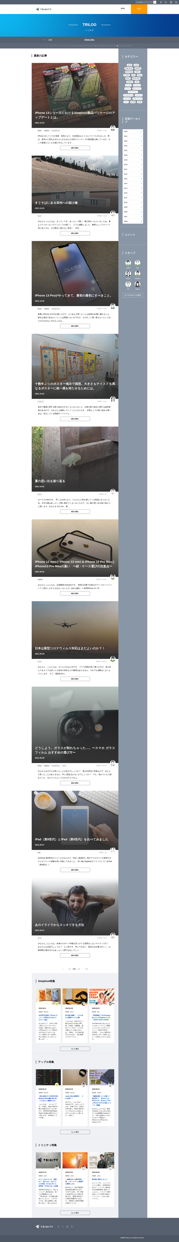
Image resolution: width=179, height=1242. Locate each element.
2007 (125, 216)
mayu (105, 401)
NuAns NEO (136, 78)
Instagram (171, 2)
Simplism (46, 130)
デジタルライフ (56, 130)
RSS (176, 2)
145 (74, 969)
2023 (125, 141)
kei (106, 494)
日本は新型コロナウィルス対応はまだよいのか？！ (70, 648)
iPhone (39, 130)
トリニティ (40, 401)
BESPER (137, 68)
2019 (125, 160)
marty (105, 216)
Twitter (166, 2)
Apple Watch (128, 68)
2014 (125, 183)
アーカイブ (137, 85)
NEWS (122, 9)
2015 (125, 179)
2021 (125, 150)
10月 (50, 40)
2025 (125, 131)
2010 (125, 202)
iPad (39, 852)
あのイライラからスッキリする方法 (59, 924)
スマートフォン (133, 92)
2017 (125, 169)
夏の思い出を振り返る (50, 481)
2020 (125, 155)
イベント (127, 88)
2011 (125, 197)
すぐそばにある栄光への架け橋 (56, 202)
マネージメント (137, 98)
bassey (104, 765)
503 (86, 969)
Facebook (160, 2)
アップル (128, 85)
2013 (125, 188)
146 (78, 969)
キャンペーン (136, 88)
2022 (125, 146)
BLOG (139, 9)
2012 (125, 193)
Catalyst (137, 71)
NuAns (128, 78)
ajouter (129, 65)
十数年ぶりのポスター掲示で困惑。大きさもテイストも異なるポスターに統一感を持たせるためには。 (75, 386)
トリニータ (127, 98)
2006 (125, 221)
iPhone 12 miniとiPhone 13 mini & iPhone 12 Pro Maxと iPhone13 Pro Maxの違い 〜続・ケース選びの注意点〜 (75, 564)
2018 (125, 164)
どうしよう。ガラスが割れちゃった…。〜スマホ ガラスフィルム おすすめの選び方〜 (75, 750)
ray (106, 852)
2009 (125, 207)
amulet (136, 65)
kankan (104, 579)
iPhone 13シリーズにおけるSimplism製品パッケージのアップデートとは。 (75, 115)
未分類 (133, 102)
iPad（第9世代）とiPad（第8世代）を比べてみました (71, 839)
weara (137, 82)
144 (69, 969)
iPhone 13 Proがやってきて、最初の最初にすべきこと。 (74, 295)
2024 (125, 136)
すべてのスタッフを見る (133, 295)
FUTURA (126, 75)
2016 (125, 174)
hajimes (104, 661)
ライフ (39, 216)
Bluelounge (129, 71)
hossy (105, 130)
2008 (125, 212)
